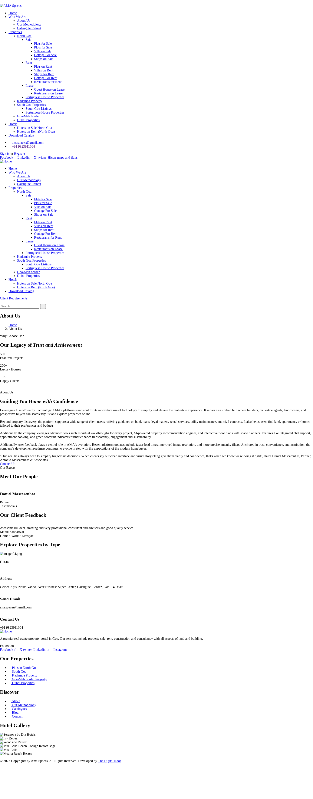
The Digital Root (109, 761)
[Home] (6, 161)
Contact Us (7, 464)
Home (13, 325)
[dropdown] (1, 2)
